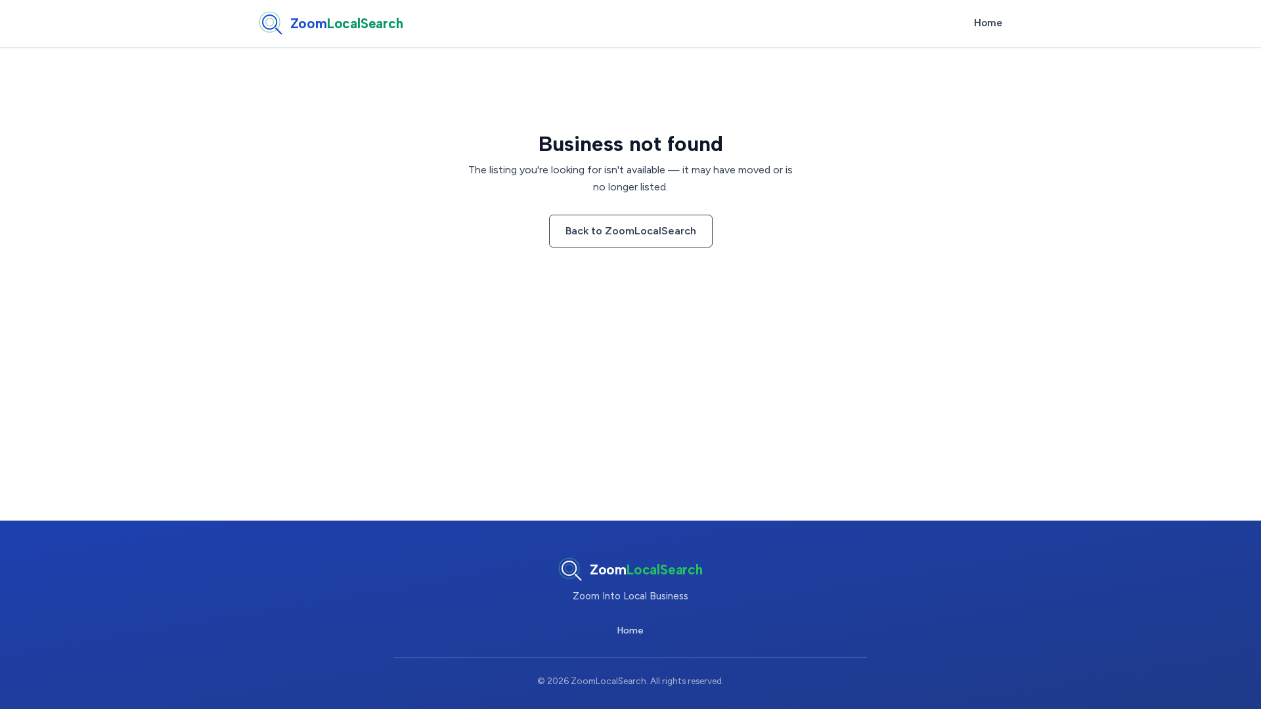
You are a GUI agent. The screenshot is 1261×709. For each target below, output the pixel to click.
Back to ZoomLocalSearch (630, 231)
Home (988, 23)
